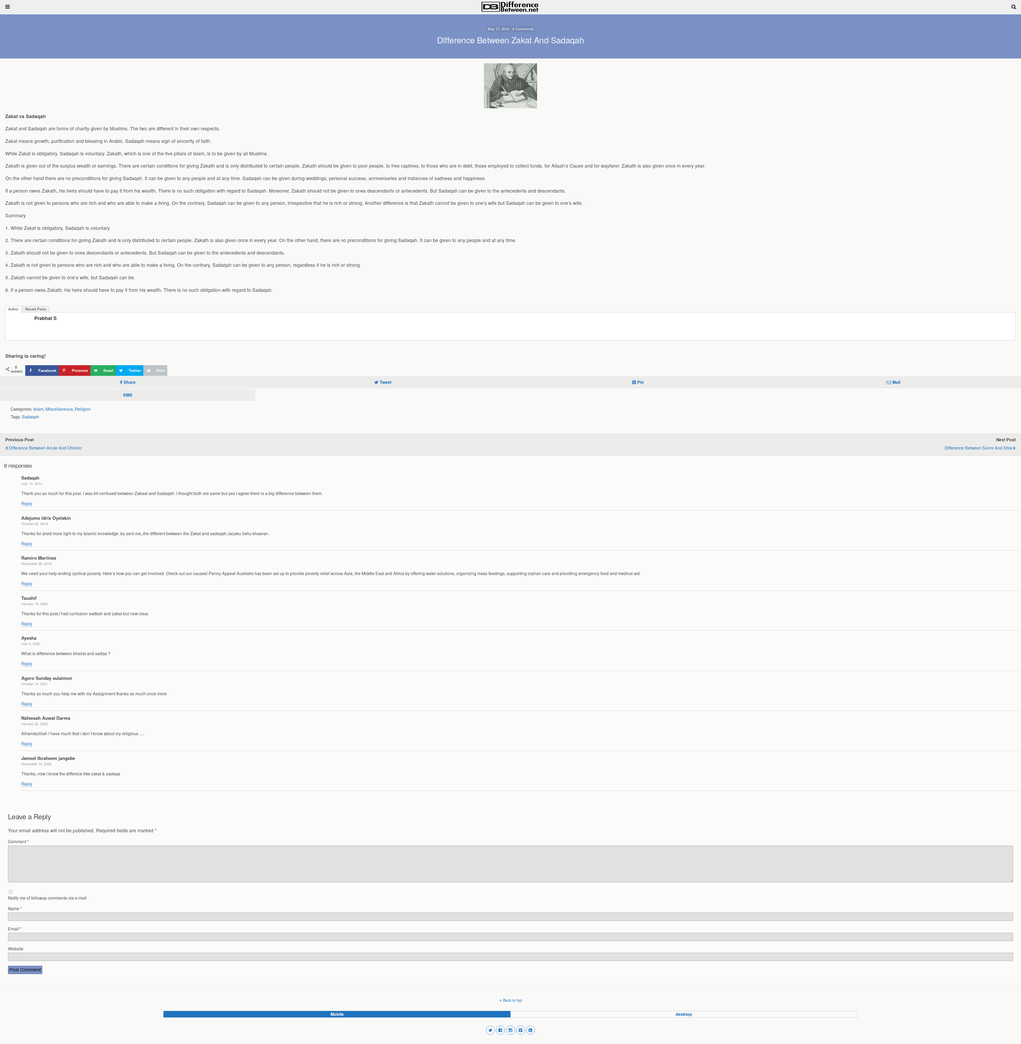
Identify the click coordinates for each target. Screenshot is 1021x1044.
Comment (18, 841)
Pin (640, 382)
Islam (38, 409)
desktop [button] (684, 1014)
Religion (83, 409)
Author (13, 309)
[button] (490, 1030)
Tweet (385, 382)
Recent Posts (35, 309)
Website (15, 948)
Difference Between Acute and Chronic (45, 448)
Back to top (512, 1000)
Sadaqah (30, 416)
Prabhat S (45, 318)
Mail (896, 382)
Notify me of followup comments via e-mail (47, 898)
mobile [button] (337, 1014)
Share (130, 382)
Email (15, 928)
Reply (26, 503)
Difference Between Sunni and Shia (978, 448)
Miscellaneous (59, 409)
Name (15, 908)
